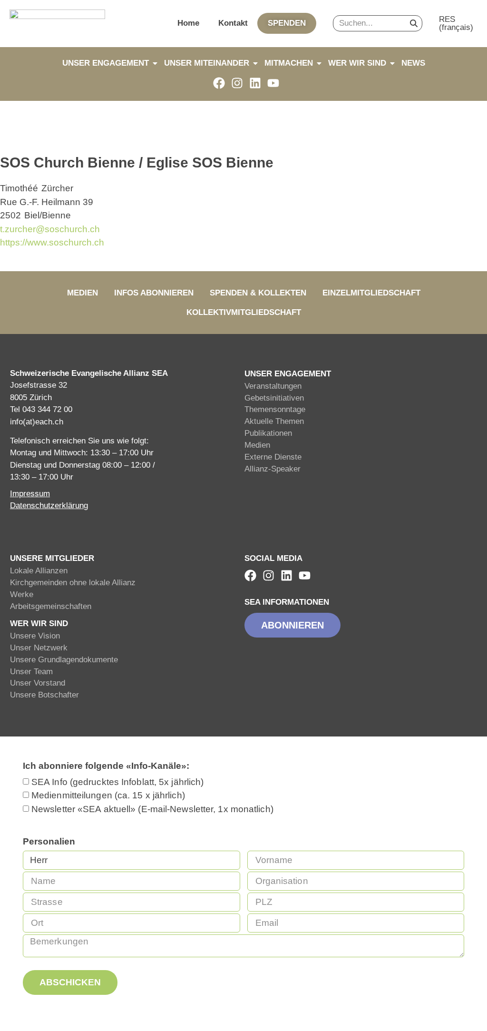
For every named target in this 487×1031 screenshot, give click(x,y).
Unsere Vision (35, 635)
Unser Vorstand (37, 682)
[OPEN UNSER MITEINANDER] (255, 63)
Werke (21, 594)
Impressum (30, 493)
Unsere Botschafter (44, 694)
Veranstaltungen (273, 386)
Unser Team (31, 671)
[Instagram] (237, 83)
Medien (82, 292)
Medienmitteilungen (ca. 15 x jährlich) (108, 795)
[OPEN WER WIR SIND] (392, 63)
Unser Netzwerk (39, 647)
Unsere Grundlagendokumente (64, 659)
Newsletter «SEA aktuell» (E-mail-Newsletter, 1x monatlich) (152, 809)
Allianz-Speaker (272, 468)
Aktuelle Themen (274, 421)
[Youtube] (273, 83)
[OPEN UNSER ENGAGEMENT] (155, 63)
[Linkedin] (255, 83)
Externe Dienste (273, 456)
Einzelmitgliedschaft (371, 292)
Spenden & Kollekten (258, 292)
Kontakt (233, 23)
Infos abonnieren (154, 292)
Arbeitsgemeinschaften (50, 606)
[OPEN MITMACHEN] (319, 63)
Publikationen (268, 433)
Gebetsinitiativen (274, 398)
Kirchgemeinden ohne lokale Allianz (73, 582)
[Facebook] (219, 83)
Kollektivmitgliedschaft (243, 312)
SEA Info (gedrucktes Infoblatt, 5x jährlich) (117, 782)
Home (188, 23)
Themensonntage (274, 409)
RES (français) (456, 23)
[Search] (414, 23)
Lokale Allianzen (39, 570)
